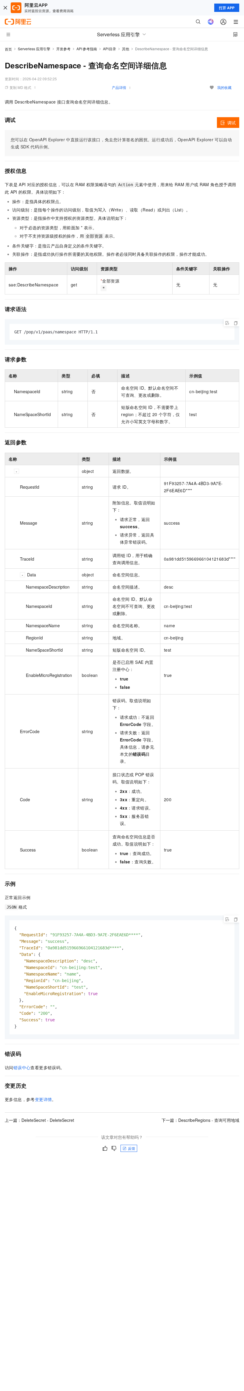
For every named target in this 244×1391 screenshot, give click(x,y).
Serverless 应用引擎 (34, 48)
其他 (125, 48)
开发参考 (63, 48)
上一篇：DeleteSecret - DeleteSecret (39, 1120)
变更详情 (43, 1099)
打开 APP (226, 7)
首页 (8, 48)
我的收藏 (224, 87)
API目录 (109, 48)
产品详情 (119, 87)
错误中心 (22, 1067)
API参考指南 (86, 48)
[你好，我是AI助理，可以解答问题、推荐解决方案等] (210, 21)
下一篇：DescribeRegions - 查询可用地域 (200, 1120)
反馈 (131, 1148)
